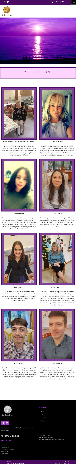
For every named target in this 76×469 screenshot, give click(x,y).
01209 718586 (58, 2)
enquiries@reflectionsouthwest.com (54, 439)
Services (43, 418)
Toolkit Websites (65, 463)
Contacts (43, 421)
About (42, 415)
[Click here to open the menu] (73, 2)
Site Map (9, 461)
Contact (67, 461)
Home (42, 411)
